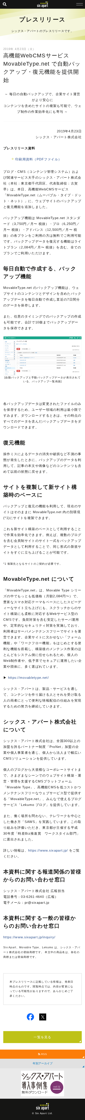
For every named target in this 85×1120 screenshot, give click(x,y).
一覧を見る (42, 1037)
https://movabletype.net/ (28, 677)
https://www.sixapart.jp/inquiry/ (29, 937)
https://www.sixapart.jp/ (48, 850)
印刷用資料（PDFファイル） (38, 159)
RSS (43, 1054)
